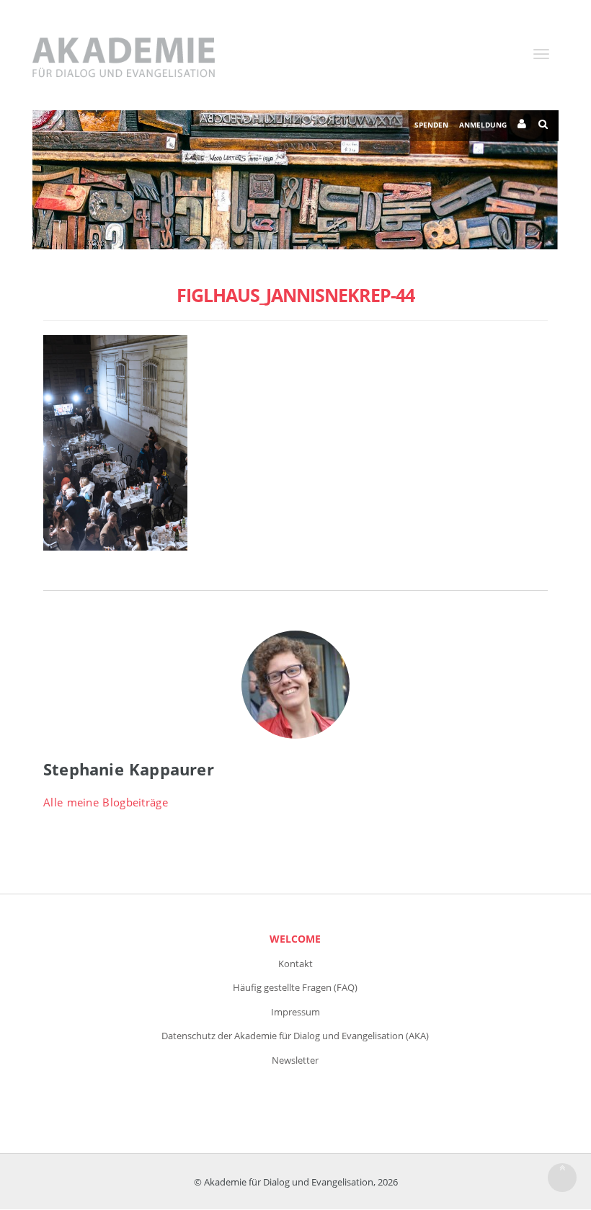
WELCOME (295, 939)
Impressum (295, 1011)
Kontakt (295, 963)
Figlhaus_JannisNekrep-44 (295, 295)
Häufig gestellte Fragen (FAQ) (295, 987)
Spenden (431, 125)
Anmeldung (483, 125)
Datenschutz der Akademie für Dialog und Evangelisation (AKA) (295, 1035)
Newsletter (295, 1060)
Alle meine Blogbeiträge (105, 802)
